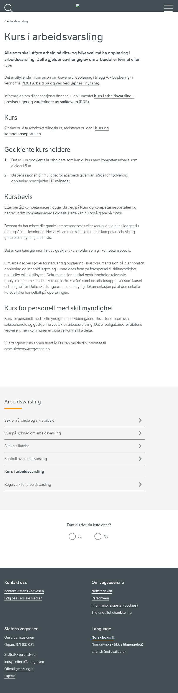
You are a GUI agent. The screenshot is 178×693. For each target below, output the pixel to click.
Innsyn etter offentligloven (24, 662)
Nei (106, 536)
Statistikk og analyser (20, 655)
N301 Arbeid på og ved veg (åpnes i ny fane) (60, 83)
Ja (80, 536)
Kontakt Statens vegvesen (24, 591)
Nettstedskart (102, 591)
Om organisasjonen (19, 637)
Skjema (9, 676)
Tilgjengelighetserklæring (112, 612)
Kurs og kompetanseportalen (105, 207)
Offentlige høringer (18, 669)
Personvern (100, 598)
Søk (9, 15)
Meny (168, 15)
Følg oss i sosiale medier (23, 598)
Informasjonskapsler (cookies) (115, 605)
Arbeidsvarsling (17, 21)
